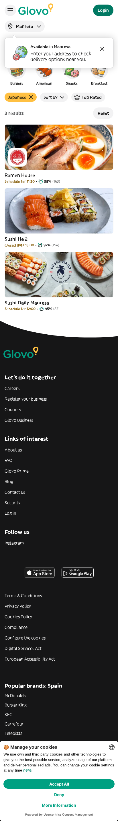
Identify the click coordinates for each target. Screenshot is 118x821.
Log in (10, 513)
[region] (59, 72)
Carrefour (14, 723)
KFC (8, 714)
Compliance (16, 627)
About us (13, 449)
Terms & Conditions (23, 595)
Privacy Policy (18, 606)
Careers (12, 388)
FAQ (8, 460)
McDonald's (15, 695)
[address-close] (102, 49)
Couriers (13, 409)
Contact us (15, 492)
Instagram (14, 543)
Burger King (16, 705)
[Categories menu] (10, 10)
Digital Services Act (23, 648)
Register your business (26, 398)
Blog (9, 481)
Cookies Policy (18, 616)
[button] (17, 72)
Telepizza (14, 733)
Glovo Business (19, 420)
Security (12, 502)
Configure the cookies (25, 637)
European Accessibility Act (30, 659)
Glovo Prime (17, 471)
